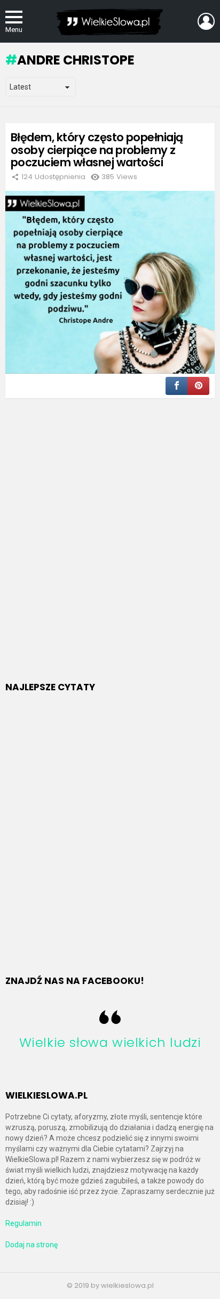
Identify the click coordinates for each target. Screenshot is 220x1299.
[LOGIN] (206, 21)
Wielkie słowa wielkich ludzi (110, 1042)
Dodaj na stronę (31, 1244)
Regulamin (23, 1223)
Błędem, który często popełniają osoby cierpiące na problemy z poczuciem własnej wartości (97, 150)
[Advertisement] (110, 553)
